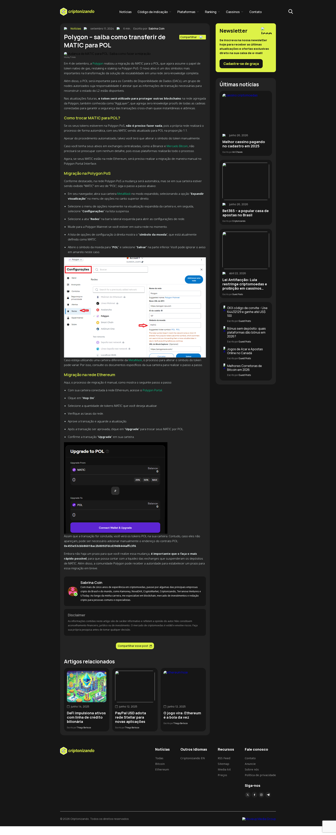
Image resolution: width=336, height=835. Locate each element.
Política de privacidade (260, 775)
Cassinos (233, 12)
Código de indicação (152, 12)
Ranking (210, 12)
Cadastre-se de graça (241, 63)
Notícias (125, 12)
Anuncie (250, 764)
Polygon (98, 63)
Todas (159, 758)
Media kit (224, 769)
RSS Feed (224, 758)
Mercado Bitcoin (177, 146)
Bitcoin (160, 764)
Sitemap (223, 764)
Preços (222, 775)
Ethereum (162, 769)
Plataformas (186, 12)
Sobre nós (252, 769)
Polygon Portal (152, 390)
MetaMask (124, 194)
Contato (255, 12)
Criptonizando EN (192, 758)
